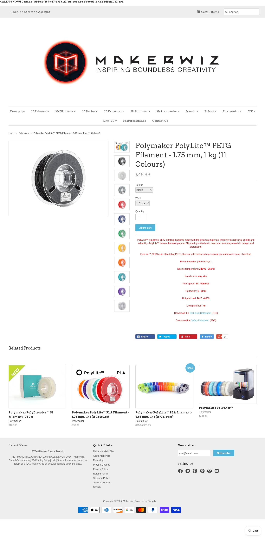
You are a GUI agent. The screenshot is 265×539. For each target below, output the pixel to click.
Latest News (18, 445)
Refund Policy (100, 473)
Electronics (231, 111)
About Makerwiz (101, 456)
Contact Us (160, 120)
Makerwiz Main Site (103, 451)
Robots (209, 111)
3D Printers (39, 111)
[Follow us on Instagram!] (210, 472)
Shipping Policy (101, 478)
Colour (139, 185)
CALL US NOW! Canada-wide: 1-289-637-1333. (31, 1)
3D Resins (89, 111)
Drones (191, 111)
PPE (250, 111)
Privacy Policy (100, 469)
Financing (98, 460)
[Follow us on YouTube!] (217, 472)
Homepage (17, 111)
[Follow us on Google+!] (203, 472)
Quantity (139, 211)
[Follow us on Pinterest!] (195, 472)
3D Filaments (64, 111)
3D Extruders (113, 111)
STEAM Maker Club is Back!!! (48, 451)
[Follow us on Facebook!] (181, 472)
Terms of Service (102, 482)
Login (14, 11)
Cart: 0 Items (210, 11)
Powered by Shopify (145, 501)
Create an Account (37, 11)
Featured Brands (134, 120)
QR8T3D (109, 120)
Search (97, 487)
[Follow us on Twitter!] (188, 472)
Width (138, 198)
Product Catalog (101, 464)
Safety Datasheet (200, 320)
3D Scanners (139, 111)
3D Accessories (167, 111)
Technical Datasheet (200, 313)
